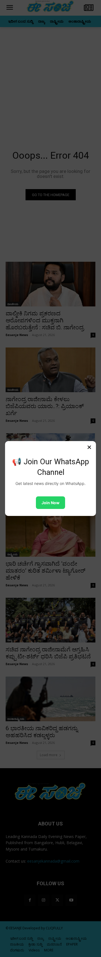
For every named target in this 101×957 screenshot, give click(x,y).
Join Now (50, 502)
